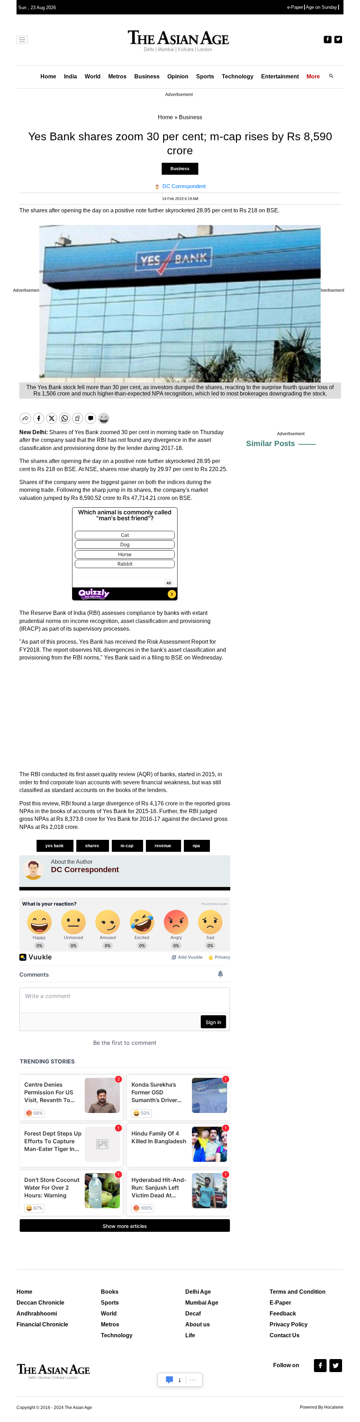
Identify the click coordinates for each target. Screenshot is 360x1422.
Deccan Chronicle (40, 1303)
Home (48, 76)
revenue (163, 845)
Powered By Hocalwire (321, 1407)
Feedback (283, 1314)
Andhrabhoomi (37, 1314)
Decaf (193, 1314)
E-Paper (280, 1303)
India (70, 76)
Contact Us (285, 1335)
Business (147, 76)
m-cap (127, 845)
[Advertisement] (124, 716)
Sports (205, 76)
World (93, 76)
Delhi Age (198, 1292)
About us (197, 1324)
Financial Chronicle (42, 1324)
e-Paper (295, 7)
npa (197, 845)
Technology (237, 76)
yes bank (55, 845)
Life (190, 1335)
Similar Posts (270, 443)
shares (92, 845)
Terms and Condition (298, 1292)
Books (109, 1292)
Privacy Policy (289, 1324)
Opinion (177, 76)
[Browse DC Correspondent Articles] (33, 869)
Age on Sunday (321, 7)
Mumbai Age (201, 1303)
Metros (117, 76)
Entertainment (280, 76)
